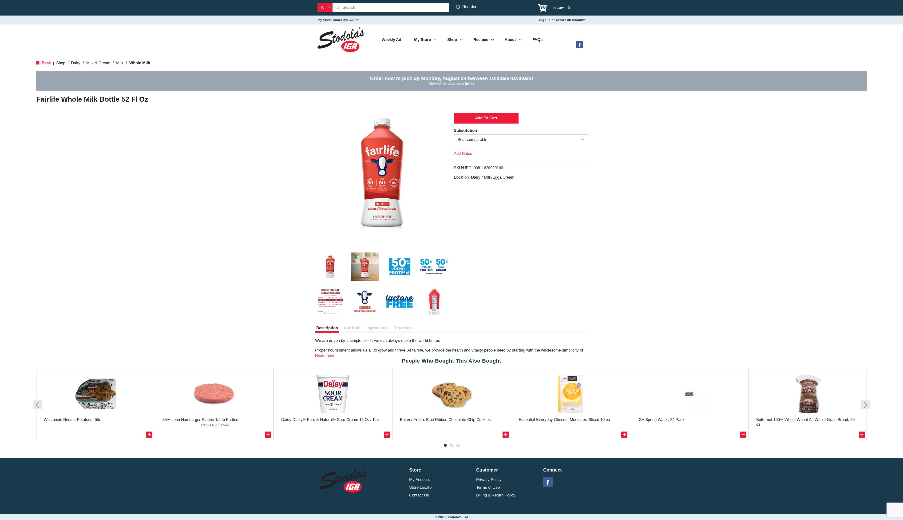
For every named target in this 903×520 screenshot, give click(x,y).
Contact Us (419, 495)
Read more (324, 355)
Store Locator (421, 487)
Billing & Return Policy (495, 495)
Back (45, 63)
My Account (419, 479)
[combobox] (325, 7)
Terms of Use (488, 487)
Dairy (75, 63)
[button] (346, 20)
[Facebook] (579, 46)
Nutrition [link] (352, 328)
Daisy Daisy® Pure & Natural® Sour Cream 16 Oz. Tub (330, 419)
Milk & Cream (98, 63)
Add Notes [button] (463, 153)
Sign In (545, 20)
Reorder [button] (469, 6)
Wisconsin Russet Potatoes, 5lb (72, 419)
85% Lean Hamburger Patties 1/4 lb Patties (200, 419)
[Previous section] (37, 404)
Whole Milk (139, 63)
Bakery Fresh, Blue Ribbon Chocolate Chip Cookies (445, 419)
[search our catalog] (338, 7)
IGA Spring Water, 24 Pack (661, 419)
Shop (60, 63)
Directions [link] (403, 328)
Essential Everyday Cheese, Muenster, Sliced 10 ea (564, 419)
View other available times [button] (451, 83)
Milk (119, 63)
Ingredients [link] (377, 328)
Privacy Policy (489, 479)
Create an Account (571, 20)
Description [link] (327, 328)
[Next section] (865, 404)
